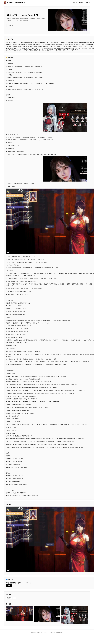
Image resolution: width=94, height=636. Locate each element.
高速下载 (88, 2)
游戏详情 (75, 2)
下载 (9, 585)
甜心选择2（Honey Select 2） (16, 2)
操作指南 (81, 2)
